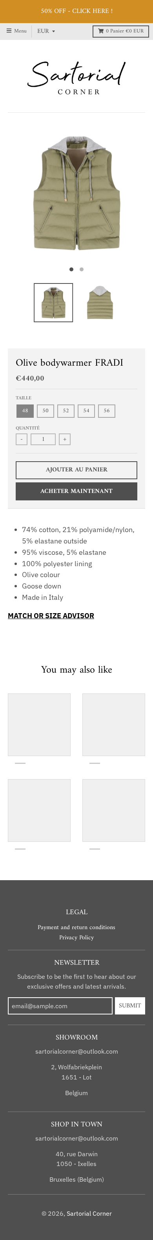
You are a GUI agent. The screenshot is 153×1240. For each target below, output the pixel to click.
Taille (23, 398)
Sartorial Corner (89, 1213)
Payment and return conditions (76, 927)
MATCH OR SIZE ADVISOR (51, 615)
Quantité (28, 428)
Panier (125, 31)
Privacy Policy (76, 937)
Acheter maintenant (76, 491)
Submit (130, 1005)
